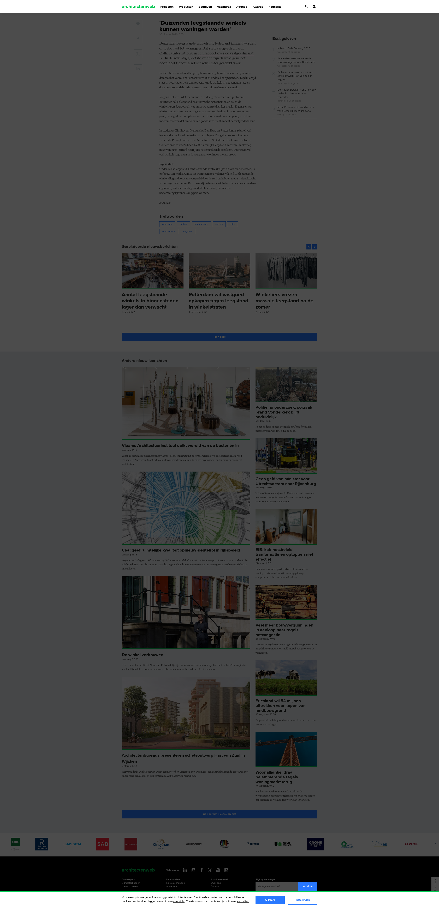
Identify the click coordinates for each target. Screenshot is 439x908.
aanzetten (243, 901)
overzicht (179, 901)
